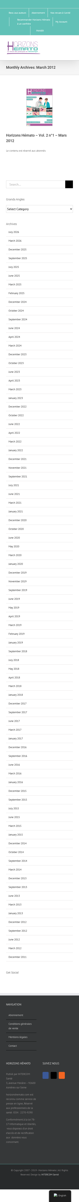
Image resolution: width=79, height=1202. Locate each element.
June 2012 (14, 939)
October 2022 (16, 415)
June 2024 (14, 328)
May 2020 (14, 546)
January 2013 (16, 913)
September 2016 (18, 756)
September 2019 (18, 590)
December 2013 (18, 878)
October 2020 (16, 529)
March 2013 (15, 904)
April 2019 (14, 616)
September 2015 (18, 799)
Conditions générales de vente (20, 1026)
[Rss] (18, 980)
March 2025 (15, 284)
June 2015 (14, 817)
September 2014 (18, 861)
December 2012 (18, 922)
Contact (13, 1046)
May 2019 (14, 607)
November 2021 (18, 467)
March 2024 (15, 345)
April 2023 (14, 380)
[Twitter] (12, 980)
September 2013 (18, 887)
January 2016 (16, 782)
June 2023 (14, 372)
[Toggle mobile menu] (71, 42)
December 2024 (18, 302)
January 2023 (16, 398)
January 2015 (16, 834)
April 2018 (14, 677)
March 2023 (15, 389)
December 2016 (18, 747)
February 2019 (17, 634)
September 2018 (18, 651)
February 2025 (17, 293)
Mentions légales (18, 1037)
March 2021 (15, 502)
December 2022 (18, 406)
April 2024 (14, 337)
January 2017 (16, 738)
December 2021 (18, 459)
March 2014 (15, 869)
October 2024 (16, 310)
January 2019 (16, 642)
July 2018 (14, 660)
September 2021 (18, 476)
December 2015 (18, 791)
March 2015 (15, 826)
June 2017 (14, 721)
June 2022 (14, 424)
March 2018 (15, 686)
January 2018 (16, 695)
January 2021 (16, 511)
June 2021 (14, 494)
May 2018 (14, 669)
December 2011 (18, 957)
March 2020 (15, 555)
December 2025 (18, 249)
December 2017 (18, 703)
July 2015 (14, 808)
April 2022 (14, 433)
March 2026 (15, 240)
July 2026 (14, 232)
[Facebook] (7, 980)
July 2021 (14, 485)
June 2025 (14, 275)
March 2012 (15, 948)
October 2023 (16, 363)
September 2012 (18, 930)
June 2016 (14, 764)
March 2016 (15, 773)
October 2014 (16, 852)
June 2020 (14, 537)
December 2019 (18, 572)
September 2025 (18, 258)
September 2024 (18, 319)
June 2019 (14, 599)
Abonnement (16, 1015)
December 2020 (18, 520)
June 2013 (14, 896)
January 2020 (16, 564)
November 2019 (18, 581)
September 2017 (18, 712)
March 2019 (15, 625)
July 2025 (14, 267)
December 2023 (18, 354)
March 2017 (15, 729)
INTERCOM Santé (50, 1174)
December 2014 (18, 843)
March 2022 (15, 441)
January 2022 (16, 450)
